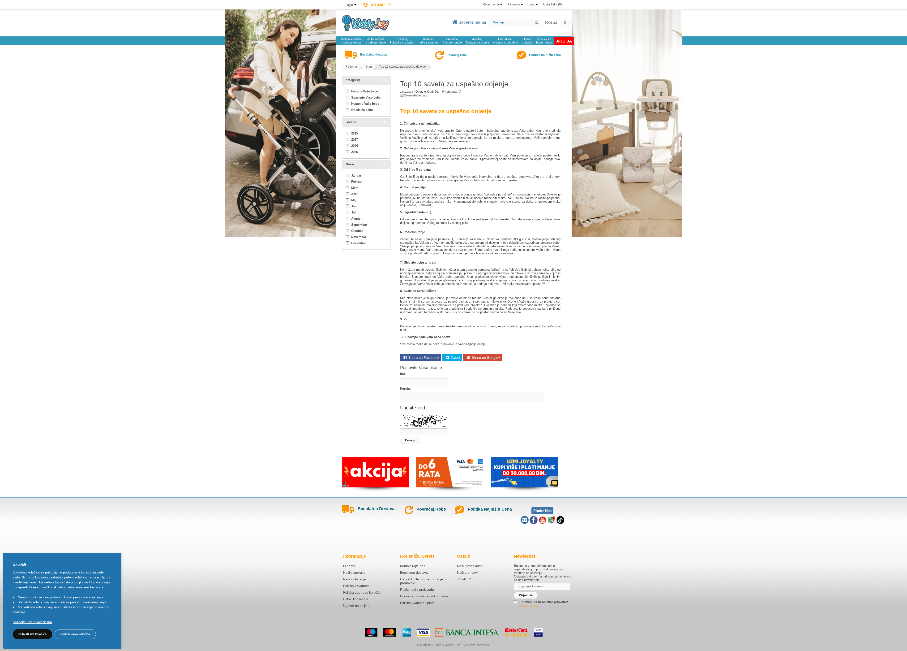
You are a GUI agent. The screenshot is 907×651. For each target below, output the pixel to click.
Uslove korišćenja (528, 606)
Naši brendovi (467, 572)
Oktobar (357, 231)
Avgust (356, 218)
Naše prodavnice (469, 566)
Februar (357, 181)
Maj (353, 200)
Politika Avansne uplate (417, 603)
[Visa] (423, 632)
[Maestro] (371, 632)
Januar (356, 175)
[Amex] (406, 632)
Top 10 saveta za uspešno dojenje (402, 66)
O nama (349, 566)
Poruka (405, 389)
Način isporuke (354, 572)
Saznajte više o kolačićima (32, 622)
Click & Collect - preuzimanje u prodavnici (423, 581)
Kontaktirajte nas (412, 566)
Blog (531, 4)
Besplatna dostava (414, 572)
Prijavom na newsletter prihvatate (543, 602)
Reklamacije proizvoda (417, 589)
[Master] (389, 632)
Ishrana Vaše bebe (364, 91)
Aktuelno (514, 4)
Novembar (358, 237)
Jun (354, 206)
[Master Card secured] (517, 632)
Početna (351, 66)
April (354, 194)
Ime (403, 374)
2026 (354, 152)
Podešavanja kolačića (75, 634)
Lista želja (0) (552, 4)
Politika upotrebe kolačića (362, 592)
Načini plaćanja (354, 579)
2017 (354, 139)
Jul (353, 212)
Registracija (491, 4)
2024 (354, 146)
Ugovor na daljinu (356, 606)
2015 (354, 133)
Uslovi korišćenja (355, 599)
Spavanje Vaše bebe (366, 97)
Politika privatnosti (356, 586)
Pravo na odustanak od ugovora (424, 596)
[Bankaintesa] (467, 632)
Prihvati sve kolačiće (32, 634)
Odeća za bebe (362, 110)
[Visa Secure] (538, 632)
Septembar (359, 224)
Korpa (555, 22)
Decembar (358, 243)
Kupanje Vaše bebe (365, 103)
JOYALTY (464, 579)
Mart (354, 188)
